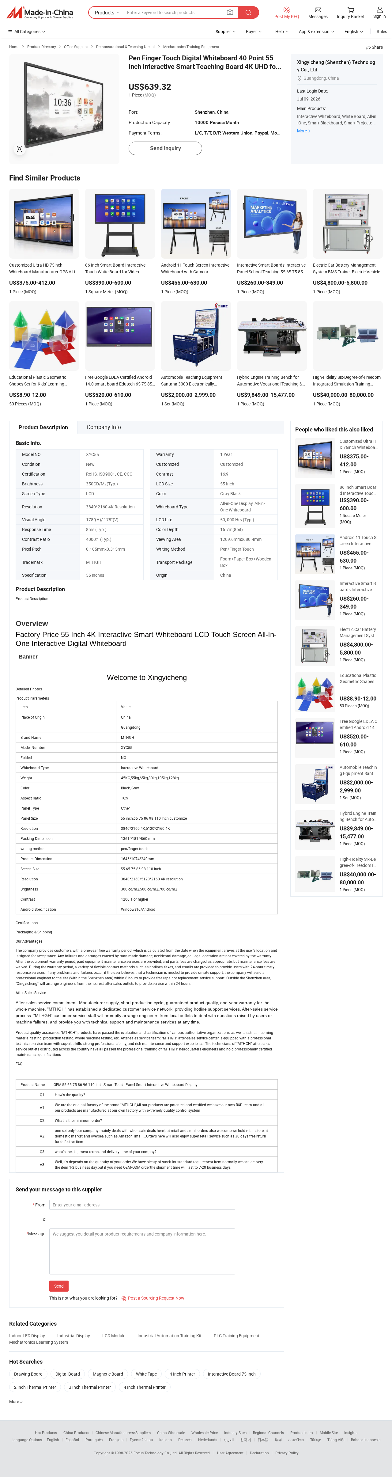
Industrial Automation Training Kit (170, 1335)
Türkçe (315, 1439)
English (53, 1439)
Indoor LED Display (27, 1335)
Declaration (259, 1452)
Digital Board (67, 1374)
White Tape (146, 1374)
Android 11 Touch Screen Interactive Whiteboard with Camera (358, 540)
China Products (76, 1432)
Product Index (301, 1432)
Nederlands (207, 1439)
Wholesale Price (204, 1432)
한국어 (245, 1439)
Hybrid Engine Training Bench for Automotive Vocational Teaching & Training (359, 816)
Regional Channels (268, 1432)
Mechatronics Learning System (38, 1342)
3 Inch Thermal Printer (90, 1387)
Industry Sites (235, 1432)
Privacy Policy (287, 1452)
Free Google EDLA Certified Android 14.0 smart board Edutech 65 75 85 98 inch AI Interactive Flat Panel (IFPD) (358, 724)
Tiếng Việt (336, 1439)
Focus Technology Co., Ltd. (156, 1452)
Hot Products (46, 1432)
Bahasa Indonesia (366, 1439)
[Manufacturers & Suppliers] (39, 12)
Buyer (251, 31)
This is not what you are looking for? (83, 1298)
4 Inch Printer (182, 1374)
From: (39, 1205)
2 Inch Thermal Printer (35, 1387)
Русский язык (141, 1439)
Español (72, 1439)
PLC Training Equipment (236, 1335)
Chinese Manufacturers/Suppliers (123, 1432)
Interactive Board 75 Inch (232, 1374)
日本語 (263, 1439)
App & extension (314, 31)
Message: (36, 1233)
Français (116, 1439)
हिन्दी (278, 1439)
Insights (350, 1432)
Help (279, 31)
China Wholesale (171, 1432)
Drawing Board (28, 1374)
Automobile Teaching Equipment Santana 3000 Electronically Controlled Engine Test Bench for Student (359, 770)
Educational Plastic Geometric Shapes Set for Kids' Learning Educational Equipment (359, 678)
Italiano (165, 1439)
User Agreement (230, 1452)
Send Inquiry (165, 148)
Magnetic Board (108, 1374)
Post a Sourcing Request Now (153, 1298)
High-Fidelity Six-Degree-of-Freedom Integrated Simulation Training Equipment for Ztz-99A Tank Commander (358, 862)
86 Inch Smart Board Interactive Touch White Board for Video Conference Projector (359, 490)
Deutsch (185, 1439)
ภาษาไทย (296, 1439)
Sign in (379, 16)
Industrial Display (73, 1335)
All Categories (27, 31)
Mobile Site (329, 1432)
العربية (229, 1439)
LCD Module (113, 1335)
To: (43, 1219)
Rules (382, 31)
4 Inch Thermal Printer (145, 1387)
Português (94, 1439)
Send (59, 1286)
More (302, 131)
